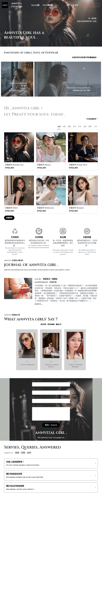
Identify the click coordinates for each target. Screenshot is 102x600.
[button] (51, 463)
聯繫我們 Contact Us (90, 5)
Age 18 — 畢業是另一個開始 (46, 279)
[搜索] (68, 5)
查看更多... (39, 304)
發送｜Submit (51, 425)
